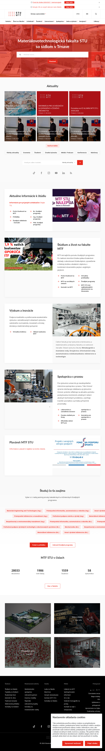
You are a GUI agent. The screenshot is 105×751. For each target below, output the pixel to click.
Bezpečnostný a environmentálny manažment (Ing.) (25, 522)
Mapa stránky (95, 696)
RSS (99, 699)
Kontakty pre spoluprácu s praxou (86, 417)
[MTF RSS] (71, 173)
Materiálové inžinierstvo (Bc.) (48, 532)
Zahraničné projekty (31, 704)
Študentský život (10, 695)
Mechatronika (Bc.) (72, 527)
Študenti (39, 21)
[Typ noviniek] (68, 162)
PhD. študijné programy (38, 224)
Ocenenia (26, 153)
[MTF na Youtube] (56, 173)
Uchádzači (30, 21)
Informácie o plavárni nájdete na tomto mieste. (27, 449)
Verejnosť (82, 21)
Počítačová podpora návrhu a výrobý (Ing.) (68, 516)
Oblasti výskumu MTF (39, 333)
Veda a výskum (71, 21)
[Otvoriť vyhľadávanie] (95, 14)
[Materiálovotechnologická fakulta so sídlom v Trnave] (15, 14)
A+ (93, 690)
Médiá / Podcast (67, 153)
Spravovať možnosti (73, 743)
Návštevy (94, 153)
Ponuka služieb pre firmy (68, 416)
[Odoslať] (80, 162)
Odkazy (96, 21)
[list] (52, 152)
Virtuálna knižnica (19, 332)
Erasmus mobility (30, 698)
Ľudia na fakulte (49, 689)
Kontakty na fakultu (50, 701)
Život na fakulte (18, 21)
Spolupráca (60, 21)
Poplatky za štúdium (11, 692)
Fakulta (8, 21)
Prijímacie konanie (11, 701)
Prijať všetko (92, 743)
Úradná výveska (51, 153)
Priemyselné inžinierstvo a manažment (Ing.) (30, 516)
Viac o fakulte (52, 586)
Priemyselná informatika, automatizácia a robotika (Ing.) (68, 511)
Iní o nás (67, 698)
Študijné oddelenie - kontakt (20, 222)
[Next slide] (50, 406)
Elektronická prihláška (12, 704)
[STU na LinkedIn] (64, 173)
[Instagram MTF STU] (49, 173)
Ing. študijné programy (37, 218)
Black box (47, 692)
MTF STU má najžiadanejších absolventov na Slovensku (87, 288)
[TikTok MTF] (34, 173)
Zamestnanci (49, 21)
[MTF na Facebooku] (41, 173)
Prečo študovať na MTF (19, 212)
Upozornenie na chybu (92, 708)
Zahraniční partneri (31, 695)
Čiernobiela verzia (94, 693)
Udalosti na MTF (69, 689)
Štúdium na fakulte (11, 689)
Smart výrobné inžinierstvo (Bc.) (76, 532)
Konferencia (82, 153)
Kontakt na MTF (67, 287)
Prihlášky (16, 217)
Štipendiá (28, 701)
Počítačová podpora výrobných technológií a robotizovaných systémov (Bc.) (32, 527)
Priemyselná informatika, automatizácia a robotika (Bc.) (71, 522)
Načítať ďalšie (52, 146)
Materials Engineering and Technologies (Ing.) (24, 511)
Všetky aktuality (13, 153)
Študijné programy (88, 281)
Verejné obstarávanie (51, 695)
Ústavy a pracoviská (38, 14)
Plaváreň (52, 61)
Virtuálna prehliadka (85, 277)
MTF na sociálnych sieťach (67, 282)
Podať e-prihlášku (38, 545)
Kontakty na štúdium (12, 707)
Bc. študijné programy (37, 212)
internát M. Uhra (10, 698)
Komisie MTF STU (50, 698)
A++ (98, 690)
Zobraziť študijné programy (62, 545)
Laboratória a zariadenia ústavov (68, 411)
